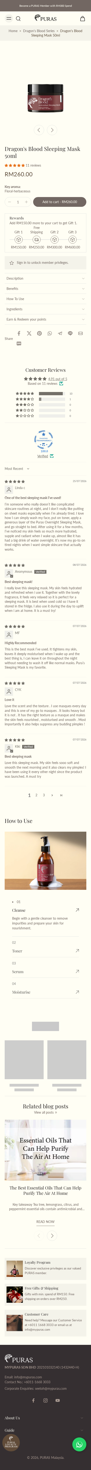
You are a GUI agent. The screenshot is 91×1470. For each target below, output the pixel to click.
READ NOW (45, 1222)
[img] (15, 481)
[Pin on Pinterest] (39, 333)
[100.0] (43, 439)
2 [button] (36, 795)
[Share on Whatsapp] (50, 333)
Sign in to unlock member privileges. (42, 263)
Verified (42, 456)
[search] (18, 18)
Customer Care (36, 1314)
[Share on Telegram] (60, 333)
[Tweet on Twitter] (29, 333)
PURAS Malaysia (51, 1458)
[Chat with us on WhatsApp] (79, 1444)
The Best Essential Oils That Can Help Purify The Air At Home (45, 1190)
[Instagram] (45, 1400)
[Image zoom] (45, 81)
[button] (15, 165)
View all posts (44, 1112)
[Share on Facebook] (19, 333)
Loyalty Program (37, 1262)
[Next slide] (52, 130)
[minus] (9, 202)
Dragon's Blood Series (39, 31)
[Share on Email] (80, 333)
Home (13, 31)
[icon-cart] (81, 18)
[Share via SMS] (19, 343)
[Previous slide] (39, 1236)
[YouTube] (57, 1400)
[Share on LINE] (70, 333)
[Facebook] (33, 1400)
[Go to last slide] (39, 130)
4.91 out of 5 (57, 379)
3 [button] (44, 795)
